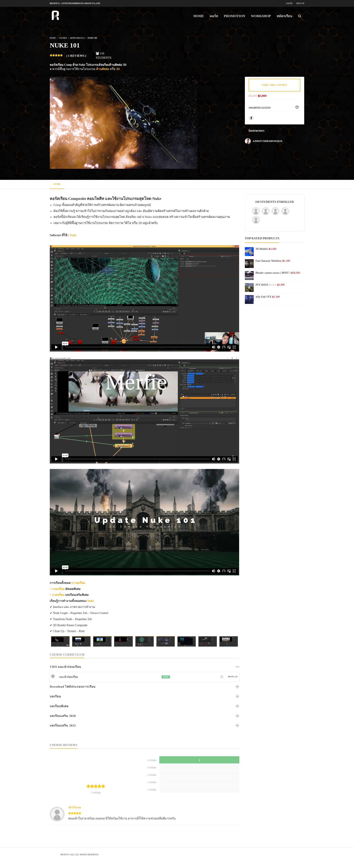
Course (63, 38)
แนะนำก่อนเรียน (68, 676)
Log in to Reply (122, 804)
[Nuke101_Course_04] (123, 641)
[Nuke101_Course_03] (102, 641)
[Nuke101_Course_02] (81, 641)
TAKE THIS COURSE (274, 85)
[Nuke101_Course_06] (165, 641)
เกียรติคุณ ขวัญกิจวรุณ (79, 804)
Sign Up (300, 3)
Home (57, 184)
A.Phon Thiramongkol (268, 141)
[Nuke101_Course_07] (186, 641)
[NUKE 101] (123, 122)
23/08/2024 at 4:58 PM (101, 804)
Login (289, 3)
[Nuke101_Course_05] (144, 641)
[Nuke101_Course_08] (207, 641)
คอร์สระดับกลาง (77, 38)
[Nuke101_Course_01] (60, 641)
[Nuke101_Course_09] (228, 641)
